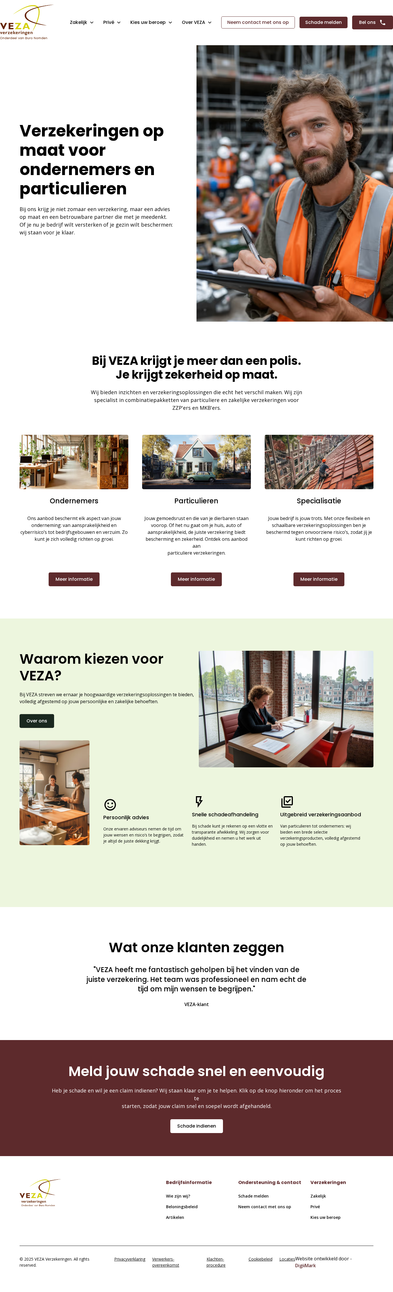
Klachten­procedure (216, 1262)
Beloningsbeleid (182, 1206)
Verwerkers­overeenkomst (165, 1262)
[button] (82, 22)
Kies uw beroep (325, 1217)
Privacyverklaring (129, 1259)
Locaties (287, 1259)
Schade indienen (196, 1126)
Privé (108, 22)
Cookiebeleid (260, 1259)
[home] (27, 22)
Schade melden (323, 22)
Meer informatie (74, 579)
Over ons (36, 721)
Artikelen (175, 1217)
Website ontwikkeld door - (323, 1262)
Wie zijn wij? (178, 1196)
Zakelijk (78, 22)
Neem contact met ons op (258, 22)
